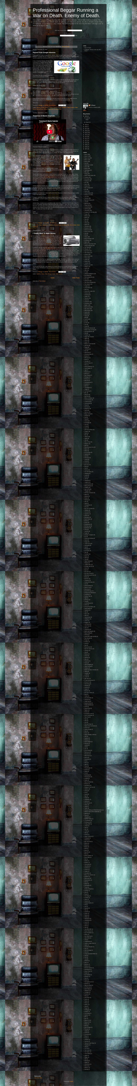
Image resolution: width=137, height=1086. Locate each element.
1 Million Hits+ (87, 564)
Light (85, 370)
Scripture (86, 177)
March (87, 122)
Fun (85, 536)
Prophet (86, 778)
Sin (85, 792)
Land (85, 939)
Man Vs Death (87, 47)
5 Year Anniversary (88, 680)
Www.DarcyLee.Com (89, 447)
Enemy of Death (88, 888)
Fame (85, 529)
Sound (85, 794)
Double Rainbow (88, 704)
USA (85, 440)
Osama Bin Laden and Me (90, 636)
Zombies (86, 673)
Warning (86, 1060)
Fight (85, 597)
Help (85, 612)
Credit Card (87, 701)
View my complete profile (94, 107)
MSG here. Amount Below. (61, 30)
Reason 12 (86, 1020)
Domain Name (87, 363)
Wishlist (86, 496)
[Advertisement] (93, 77)
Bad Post (86, 396)
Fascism (86, 531)
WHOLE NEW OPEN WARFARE (91, 811)
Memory (56, 225)
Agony (85, 315)
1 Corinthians (87, 820)
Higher (68, 107)
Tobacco (86, 436)
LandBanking (87, 941)
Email (85, 520)
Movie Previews (88, 238)
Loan (85, 955)
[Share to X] (62, 105)
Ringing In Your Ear (88, 787)
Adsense (38, 107)
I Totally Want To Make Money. (44, 233)
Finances (55, 107)
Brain (85, 853)
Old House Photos (88, 429)
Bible (85, 172)
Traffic (85, 808)
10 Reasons (87, 822)
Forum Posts (87, 231)
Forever (86, 727)
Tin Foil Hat (87, 391)
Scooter (53, 273)
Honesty (86, 740)
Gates (85, 899)
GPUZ (85, 604)
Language (86, 480)
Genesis (86, 901)
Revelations (87, 785)
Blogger (71, 1081)
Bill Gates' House (88, 692)
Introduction (87, 920)
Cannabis (86, 361)
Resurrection (87, 647)
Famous (86, 470)
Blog (85, 317)
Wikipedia (86, 817)
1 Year (85, 676)
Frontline (86, 897)
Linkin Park (87, 626)
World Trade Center (88, 175)
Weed (85, 815)
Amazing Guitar (88, 354)
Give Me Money (88, 471)
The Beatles (87, 387)
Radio (85, 433)
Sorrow (86, 655)
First (85, 722)
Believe (86, 215)
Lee (85, 201)
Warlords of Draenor (89, 492)
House (42, 273)
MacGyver (86, 752)
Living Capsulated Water (90, 953)
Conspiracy (87, 303)
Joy (85, 547)
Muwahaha (86, 759)
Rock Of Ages (87, 1027)
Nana (85, 978)
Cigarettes (86, 513)
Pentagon (86, 377)
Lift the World (87, 750)
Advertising (87, 683)
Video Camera (59, 273)
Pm (85, 773)
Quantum (86, 1015)
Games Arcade (87, 729)
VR (85, 235)
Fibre (85, 720)
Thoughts (86, 491)
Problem (86, 641)
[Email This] (59, 105)
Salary (85, 1030)
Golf (85, 906)
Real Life (86, 380)
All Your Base (87, 452)
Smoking (86, 294)
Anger (85, 689)
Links (85, 627)
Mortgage (86, 548)
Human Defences (88, 366)
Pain (68, 225)
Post (85, 324)
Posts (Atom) (42, 281)
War (85, 221)
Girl (85, 904)
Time (85, 559)
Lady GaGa (87, 938)
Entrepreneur (87, 524)
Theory (86, 804)
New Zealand (87, 375)
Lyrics (85, 427)
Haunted (86, 908)
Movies (86, 161)
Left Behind (87, 624)
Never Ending (87, 633)
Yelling (85, 671)
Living (85, 426)
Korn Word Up (87, 936)
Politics (86, 1004)
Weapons (86, 443)
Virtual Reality (87, 193)
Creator (86, 871)
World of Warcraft (88, 245)
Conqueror (86, 580)
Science (86, 293)
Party (85, 995)
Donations (86, 228)
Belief (85, 217)
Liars (85, 948)
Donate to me (45, 225)
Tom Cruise (87, 1050)
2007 (86, 148)
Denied (86, 515)
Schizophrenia (87, 382)
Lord (85, 957)
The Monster (87, 803)
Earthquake (87, 885)
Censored (86, 512)
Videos (86, 236)
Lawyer (86, 342)
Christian (86, 198)
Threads (86, 249)
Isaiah (85, 923)
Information (87, 545)
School (86, 1032)
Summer (86, 1041)
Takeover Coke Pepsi (89, 1043)
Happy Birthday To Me (89, 734)
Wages (86, 1057)
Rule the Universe (88, 648)
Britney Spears (87, 855)
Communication (88, 399)
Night (85, 764)
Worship (86, 1069)
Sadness (86, 789)
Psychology (87, 1013)
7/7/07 (85, 831)
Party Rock (87, 997)
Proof (85, 643)
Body (85, 694)
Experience (87, 527)
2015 (86, 132)
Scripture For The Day (89, 212)
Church (86, 459)
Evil (85, 321)
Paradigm (86, 992)
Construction (87, 403)
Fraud (85, 894)
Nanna (85, 980)
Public (85, 780)
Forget (85, 533)
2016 (86, 130)
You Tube (86, 247)
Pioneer (86, 769)
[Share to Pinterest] (65, 105)
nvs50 (85, 675)
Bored (85, 359)
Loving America (87, 484)
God (85, 163)
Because (86, 690)
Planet (85, 771)
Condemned (87, 401)
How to (86, 613)
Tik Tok (86, 1048)
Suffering (86, 208)
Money (45, 109)
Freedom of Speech (88, 534)
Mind (85, 289)
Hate (85, 736)
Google (59, 107)
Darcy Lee (86, 158)
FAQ (85, 333)
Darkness (86, 412)
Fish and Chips (87, 724)
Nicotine (86, 983)
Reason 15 (86, 1022)
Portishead (86, 775)
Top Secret (86, 250)
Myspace (86, 976)
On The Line (87, 987)
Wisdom (86, 562)
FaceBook (86, 594)
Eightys (86, 710)
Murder (86, 973)
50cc (85, 392)
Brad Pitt (86, 852)
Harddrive (64, 107)
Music (85, 154)
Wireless (86, 1067)
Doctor (85, 883)
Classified (86, 866)
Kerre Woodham (88, 932)
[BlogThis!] (60, 105)
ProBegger (93, 105)
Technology (87, 170)
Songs (85, 214)
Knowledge (86, 422)
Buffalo (86, 860)
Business (86, 578)
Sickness (86, 650)
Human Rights (87, 741)
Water (85, 494)
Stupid (85, 797)
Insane (86, 475)
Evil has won (87, 526)
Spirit (85, 385)
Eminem (86, 415)
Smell (85, 1037)
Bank (85, 569)
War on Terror (87, 442)
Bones (85, 846)
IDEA (85, 615)
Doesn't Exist (87, 306)
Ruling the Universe (88, 328)
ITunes (86, 913)
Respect (86, 783)
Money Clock (50, 109)
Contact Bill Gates (88, 582)
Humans (86, 743)
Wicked (86, 1065)
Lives (85, 424)
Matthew (86, 964)
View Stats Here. (38, 1077)
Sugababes (87, 799)
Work (85, 445)
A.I (85, 272)
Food (85, 601)
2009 (86, 144)
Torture (86, 257)
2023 (86, 116)
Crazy (85, 405)
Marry (85, 962)
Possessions (87, 776)
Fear (85, 718)
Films (85, 364)
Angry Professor (88, 836)
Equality (86, 890)
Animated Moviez (88, 331)
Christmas (86, 457)
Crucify (86, 463)
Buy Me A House (88, 200)
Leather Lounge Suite (89, 943)
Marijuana (86, 371)
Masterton (86, 753)
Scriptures (86, 180)
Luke (85, 959)
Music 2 (86, 156)
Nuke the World (87, 985)
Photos (86, 261)
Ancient (42, 107)
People (86, 640)
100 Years (86, 678)
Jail (85, 746)
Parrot (85, 766)
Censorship (87, 864)
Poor (85, 278)
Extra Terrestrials (88, 715)
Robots (86, 1023)
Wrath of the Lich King (89, 329)
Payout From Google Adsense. (44, 52)
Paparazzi (86, 990)
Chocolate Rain (87, 697)
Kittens (86, 934)
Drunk (85, 706)
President (86, 554)
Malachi (86, 960)
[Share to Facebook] (63, 105)
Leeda (85, 259)
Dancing (86, 406)
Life (85, 233)
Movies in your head (89, 343)
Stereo (85, 555)
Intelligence (87, 619)
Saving (86, 790)
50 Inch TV (87, 682)
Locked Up (86, 629)
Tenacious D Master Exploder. (44, 116)
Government (87, 207)
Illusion (86, 915)
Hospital (86, 911)
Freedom (86, 335)
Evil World (86, 275)
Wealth (86, 1062)
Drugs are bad (87, 413)
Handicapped (87, 608)
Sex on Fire (87, 489)
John (85, 927)
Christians (86, 226)
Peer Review (87, 638)
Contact (86, 869)
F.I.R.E (86, 322)
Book (85, 848)
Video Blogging (87, 664)
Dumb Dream (87, 519)
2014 (86, 134)
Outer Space (87, 988)
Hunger (86, 541)
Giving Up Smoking (88, 538)
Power (85, 326)
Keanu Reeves (87, 931)
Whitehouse (87, 1064)
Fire (85, 417)
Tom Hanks (87, 1051)
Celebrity (86, 510)
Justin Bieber (87, 368)
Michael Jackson (88, 967)
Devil (85, 881)
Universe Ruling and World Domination (93, 810)
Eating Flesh (87, 708)
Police (85, 1002)
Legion (85, 945)
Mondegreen (87, 969)
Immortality (87, 179)
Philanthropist (87, 768)
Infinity (86, 916)
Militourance (87, 755)
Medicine (86, 966)
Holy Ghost (87, 308)
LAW (85, 478)
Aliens (85, 450)
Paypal (86, 347)
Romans (86, 1029)
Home (52, 278)
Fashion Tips (87, 596)
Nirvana (86, 634)
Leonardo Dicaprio (88, 946)
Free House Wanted (89, 282)
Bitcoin (86, 843)
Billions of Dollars (88, 398)
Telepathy (86, 1044)
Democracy (87, 878)
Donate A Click (87, 703)
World (85, 268)
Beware (86, 356)
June (87, 118)
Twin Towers (87, 252)
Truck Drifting (87, 1053)
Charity (86, 696)
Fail (85, 468)
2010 (86, 142)
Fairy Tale (86, 717)
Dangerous (86, 408)
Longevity (86, 482)
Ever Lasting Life (88, 277)
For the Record (87, 603)
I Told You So (87, 543)
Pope (85, 1006)
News (85, 762)
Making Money (39, 109)
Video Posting (87, 666)
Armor (85, 568)
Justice (86, 620)
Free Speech (87, 284)
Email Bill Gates (88, 591)
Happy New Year (88, 336)
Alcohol (86, 834)
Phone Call (86, 205)
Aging (85, 503)
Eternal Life (87, 229)
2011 (86, 140)
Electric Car (87, 587)
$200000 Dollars (88, 818)
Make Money (48, 273)
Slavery (86, 654)
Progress (86, 431)
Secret (85, 312)
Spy (85, 796)
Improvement (87, 617)
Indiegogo (86, 473)
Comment (86, 699)
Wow (85, 350)
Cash (85, 455)
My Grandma (87, 974)
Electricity (86, 589)
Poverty (86, 378)
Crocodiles (86, 873)
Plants (85, 1001)
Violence (86, 668)
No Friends (86, 550)
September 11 (87, 165)
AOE (85, 832)
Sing (85, 652)
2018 (86, 126)
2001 (85, 270)
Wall (85, 1059)
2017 (86, 128)
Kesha (85, 477)
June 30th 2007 (87, 929)
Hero (85, 910)
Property (86, 1011)
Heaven (86, 421)
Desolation (86, 517)
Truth (85, 300)
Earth (85, 466)
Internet (86, 745)
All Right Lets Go (88, 566)
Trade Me (86, 661)
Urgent (85, 1055)
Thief (85, 1046)
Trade (85, 806)
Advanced (86, 352)
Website (86, 813)
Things (86, 389)
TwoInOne (86, 349)
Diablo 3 (47, 107)
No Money (56, 109)
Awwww (86, 839)
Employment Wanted (89, 592)
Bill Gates (86, 571)
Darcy (85, 184)
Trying (85, 662)
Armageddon (87, 505)
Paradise (86, 994)
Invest (85, 922)
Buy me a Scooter (88, 508)
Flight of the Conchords (89, 725)
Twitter (85, 438)
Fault (85, 892)
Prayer (85, 1008)
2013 (86, 136)
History (86, 340)
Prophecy (86, 487)
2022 (86, 124)
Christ (85, 222)
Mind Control (87, 256)
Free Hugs (86, 895)
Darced (86, 410)
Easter (85, 887)
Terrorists (86, 298)
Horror (85, 540)
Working (86, 499)
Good (85, 419)
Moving (86, 373)
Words (85, 498)
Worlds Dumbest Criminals (90, 669)
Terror (85, 557)
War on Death (73, 225)
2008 (86, 146)
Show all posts (65, 46)
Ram (85, 1018)
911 (85, 189)
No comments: (52, 105)
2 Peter (86, 825)
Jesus (85, 166)
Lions (85, 952)
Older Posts (76, 278)
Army (85, 506)
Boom (85, 850)
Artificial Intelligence (89, 273)
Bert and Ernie (87, 841)
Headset (86, 738)
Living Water (87, 287)
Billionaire (86, 357)
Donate (51, 107)
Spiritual (86, 657)
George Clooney (88, 902)
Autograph (86, 838)
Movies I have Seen (89, 243)
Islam (85, 925)
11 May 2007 (87, 824)
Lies (85, 748)
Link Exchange (87, 950)
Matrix (85, 242)
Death (40, 225)
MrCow (86, 757)
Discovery (86, 464)
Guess (85, 732)
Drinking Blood (87, 585)
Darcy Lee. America (88, 874)
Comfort (86, 867)
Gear (85, 731)
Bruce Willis (87, 857)
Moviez (86, 168)
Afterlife (86, 314)
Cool (85, 583)
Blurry (85, 845)
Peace (85, 999)
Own (85, 552)
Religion (86, 266)
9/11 (37, 225)
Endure (86, 711)
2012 (86, 138)
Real (85, 645)
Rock (85, 1025)
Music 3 (86, 159)
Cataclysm (86, 280)
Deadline (86, 876)
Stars (85, 659)
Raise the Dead (87, 782)
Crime (85, 461)
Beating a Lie (87, 264)
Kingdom (73, 107)
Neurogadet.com (88, 981)
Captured (86, 454)
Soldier (86, 296)
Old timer (86, 345)
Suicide (86, 801)
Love (85, 196)
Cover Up (86, 319)
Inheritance (87, 918)
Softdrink (86, 1039)
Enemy (86, 522)
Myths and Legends (88, 631)
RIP (85, 1016)
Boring (85, 576)
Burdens (86, 862)
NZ (85, 761)
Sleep (85, 1036)
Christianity (87, 210)
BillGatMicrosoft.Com (89, 575)
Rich (60, 109)
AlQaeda (86, 685)
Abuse (85, 449)
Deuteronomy (87, 880)
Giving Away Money (89, 606)
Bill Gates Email (88, 573)
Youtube (86, 263)
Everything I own (88, 713)
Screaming (86, 1034)
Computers (86, 301)
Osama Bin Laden (88, 291)
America (86, 254)
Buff (85, 859)
